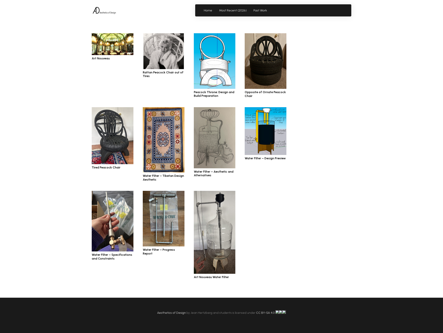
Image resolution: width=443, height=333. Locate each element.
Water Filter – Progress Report (159, 251)
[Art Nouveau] (112, 44)
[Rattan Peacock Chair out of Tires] (163, 51)
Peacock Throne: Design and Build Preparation (214, 94)
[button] (269, 10)
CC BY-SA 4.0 (265, 313)
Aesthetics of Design (172, 313)
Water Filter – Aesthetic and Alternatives (213, 173)
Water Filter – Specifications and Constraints (112, 256)
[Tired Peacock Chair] (112, 135)
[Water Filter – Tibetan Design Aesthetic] (163, 139)
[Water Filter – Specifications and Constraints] (112, 221)
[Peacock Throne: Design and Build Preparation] (215, 61)
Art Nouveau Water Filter (211, 277)
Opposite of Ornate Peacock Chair (265, 94)
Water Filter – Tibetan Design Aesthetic (163, 177)
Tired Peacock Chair (106, 167)
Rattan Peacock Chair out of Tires (163, 74)
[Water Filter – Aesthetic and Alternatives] (215, 137)
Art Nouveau (101, 58)
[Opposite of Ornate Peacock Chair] (265, 61)
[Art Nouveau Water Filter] (215, 232)
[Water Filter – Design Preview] (265, 131)
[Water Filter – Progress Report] (163, 218)
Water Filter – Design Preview (265, 158)
